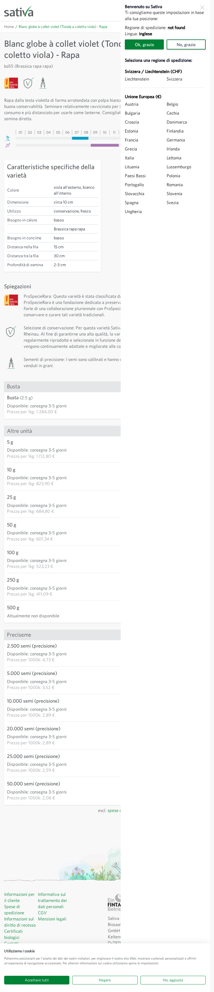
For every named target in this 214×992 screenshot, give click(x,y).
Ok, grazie (144, 44)
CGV (42, 912)
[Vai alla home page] (22, 10)
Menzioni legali (52, 918)
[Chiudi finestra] (202, 7)
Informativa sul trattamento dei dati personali (52, 900)
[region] (165, 496)
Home (9, 26)
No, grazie (186, 44)
